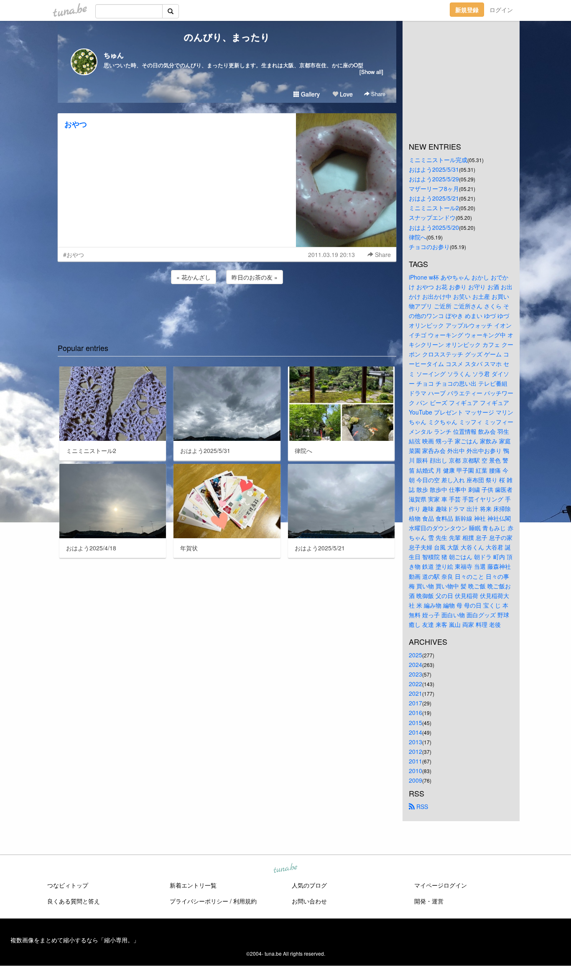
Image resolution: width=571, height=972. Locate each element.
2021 (415, 693)
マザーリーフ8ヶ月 (434, 188)
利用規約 (245, 901)
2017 (415, 703)
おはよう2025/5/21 (434, 198)
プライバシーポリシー (199, 901)
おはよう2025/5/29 (434, 179)
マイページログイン (440, 885)
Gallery (309, 94)
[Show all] (371, 72)
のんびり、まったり (227, 36)
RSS (421, 806)
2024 (415, 664)
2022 (415, 683)
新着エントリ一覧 (193, 885)
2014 (415, 732)
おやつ (75, 124)
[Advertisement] (227, 308)
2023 (415, 674)
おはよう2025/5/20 (434, 227)
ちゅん (114, 55)
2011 (415, 761)
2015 (415, 722)
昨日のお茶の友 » (255, 277)
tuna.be (285, 868)
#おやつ (73, 254)
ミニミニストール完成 (438, 159)
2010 (415, 770)
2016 (415, 712)
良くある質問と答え (73, 901)
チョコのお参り (429, 246)
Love (345, 94)
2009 (415, 780)
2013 (415, 742)
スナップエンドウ (432, 217)
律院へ (417, 237)
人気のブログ (309, 885)
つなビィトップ (67, 885)
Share (377, 94)
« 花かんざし (193, 277)
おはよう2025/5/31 (434, 169)
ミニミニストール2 (434, 208)
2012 (415, 751)
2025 (415, 655)
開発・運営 (429, 901)
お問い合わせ (309, 901)
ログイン (501, 9)
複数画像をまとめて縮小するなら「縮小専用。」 (74, 940)
